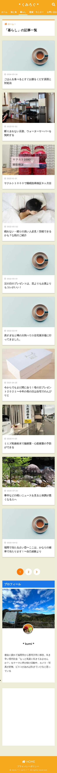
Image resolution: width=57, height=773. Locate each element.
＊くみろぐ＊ (29, 4)
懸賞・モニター (36, 12)
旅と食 (14, 12)
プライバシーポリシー (28, 766)
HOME (30, 761)
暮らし (23, 12)
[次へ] (36, 571)
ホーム (4, 12)
